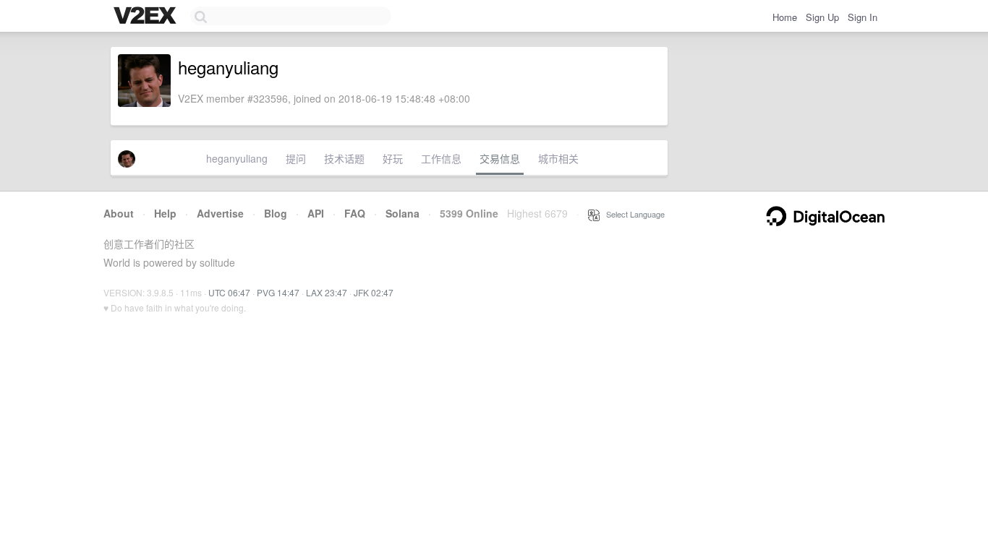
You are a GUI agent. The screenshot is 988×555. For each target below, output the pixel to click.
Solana (403, 213)
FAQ (354, 213)
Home (784, 17)
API (315, 213)
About (118, 213)
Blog (275, 213)
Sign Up (822, 17)
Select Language (632, 214)
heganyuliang (237, 158)
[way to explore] (147, 16)
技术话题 (344, 158)
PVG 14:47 (278, 292)
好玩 (393, 158)
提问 (296, 158)
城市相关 (558, 158)
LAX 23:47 (326, 292)
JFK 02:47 (373, 292)
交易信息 (500, 158)
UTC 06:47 (229, 292)
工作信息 (441, 158)
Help (165, 213)
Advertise (220, 213)
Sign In (862, 17)
